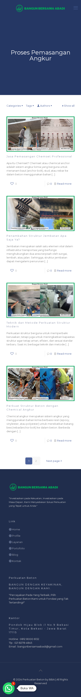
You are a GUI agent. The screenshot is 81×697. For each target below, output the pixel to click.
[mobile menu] (75, 8)
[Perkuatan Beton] (40, 8)
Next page (53, 460)
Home (16, 529)
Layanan (17, 542)
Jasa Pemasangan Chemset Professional (39, 156)
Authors (45, 105)
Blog (15, 554)
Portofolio (18, 548)
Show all (69, 105)
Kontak (16, 561)
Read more (64, 183)
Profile (16, 535)
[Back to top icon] (40, 670)
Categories (13, 105)
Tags (29, 105)
